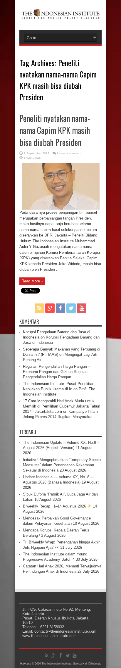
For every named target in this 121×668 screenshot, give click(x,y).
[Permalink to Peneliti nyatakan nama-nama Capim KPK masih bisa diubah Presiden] (61, 208)
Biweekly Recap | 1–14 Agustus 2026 (55, 506)
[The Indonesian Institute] (60, 15)
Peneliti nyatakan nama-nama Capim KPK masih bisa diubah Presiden (54, 130)
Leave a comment (69, 153)
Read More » (32, 281)
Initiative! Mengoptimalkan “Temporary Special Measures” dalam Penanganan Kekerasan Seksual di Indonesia (62, 465)
